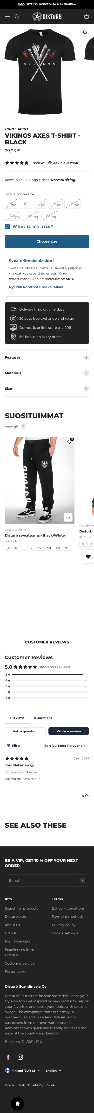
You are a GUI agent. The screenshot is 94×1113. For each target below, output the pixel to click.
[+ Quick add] (68, 517)
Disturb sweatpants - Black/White (35, 535)
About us (12, 925)
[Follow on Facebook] (8, 1057)
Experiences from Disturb (19, 952)
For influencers (17, 941)
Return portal (16, 971)
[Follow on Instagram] (20, 1057)
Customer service (19, 963)
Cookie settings (65, 933)
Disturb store (16, 916)
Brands (11, 933)
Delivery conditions (68, 908)
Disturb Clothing (15, 529)
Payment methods (67, 916)
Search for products (21, 908)
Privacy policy (63, 925)
